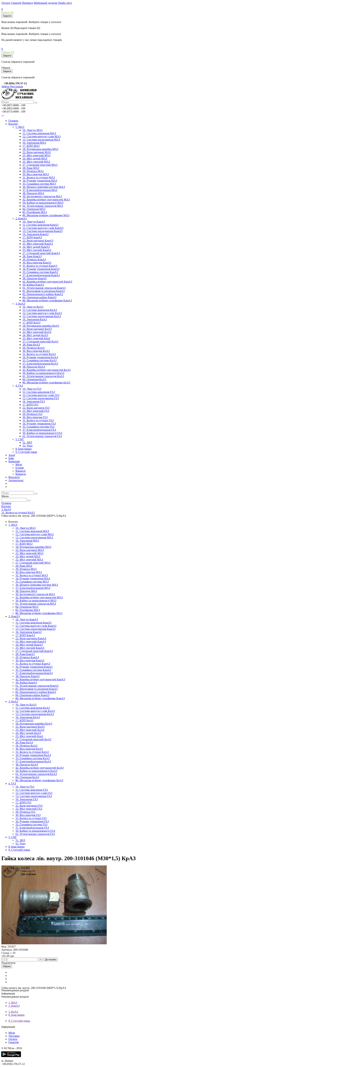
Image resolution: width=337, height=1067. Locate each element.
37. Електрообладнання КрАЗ (40, 363)
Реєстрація (16, 86)
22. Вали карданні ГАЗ (35, 407)
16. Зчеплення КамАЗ (35, 234)
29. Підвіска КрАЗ (33, 347)
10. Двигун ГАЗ (31, 388)
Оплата (5, 2)
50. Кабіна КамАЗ (33, 284)
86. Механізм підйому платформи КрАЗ (46, 382)
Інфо (11, 458)
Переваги (27, 2)
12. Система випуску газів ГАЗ (40, 395)
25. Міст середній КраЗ (36, 338)
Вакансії (20, 470)
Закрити (7, 16)
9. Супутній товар (26, 451)
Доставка (13, 1035)
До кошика (50, 959)
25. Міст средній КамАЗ (36, 250)
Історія (19, 467)
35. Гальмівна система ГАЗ (38, 426)
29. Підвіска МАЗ (33, 171)
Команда (20, 474)
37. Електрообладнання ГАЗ (39, 429)
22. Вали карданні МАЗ (36, 152)
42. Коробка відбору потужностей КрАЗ (46, 369)
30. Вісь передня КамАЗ (36, 262)
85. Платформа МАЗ (34, 212)
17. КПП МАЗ (30, 145)
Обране (7, 966)
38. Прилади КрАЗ (33, 366)
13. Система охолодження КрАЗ (41, 316)
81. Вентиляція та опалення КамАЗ (43, 291)
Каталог (13, 123)
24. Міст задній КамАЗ (36, 246)
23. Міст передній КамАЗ (37, 243)
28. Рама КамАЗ (32, 256)
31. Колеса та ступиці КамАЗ (39, 265)
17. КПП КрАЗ (31, 322)
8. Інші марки (23, 448)
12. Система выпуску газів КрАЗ (42, 313)
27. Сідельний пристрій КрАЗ (40, 341)
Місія (18, 464)
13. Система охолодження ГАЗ (40, 398)
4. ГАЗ (19, 385)
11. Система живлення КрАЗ (39, 309)
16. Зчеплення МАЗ (34, 142)
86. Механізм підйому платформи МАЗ (45, 215)
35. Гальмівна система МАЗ (39, 183)
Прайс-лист (65, 2)
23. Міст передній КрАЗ (36, 332)
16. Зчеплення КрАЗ (34, 319)
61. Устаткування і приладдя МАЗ (42, 205)
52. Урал (27, 445)
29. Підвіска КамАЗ (34, 259)
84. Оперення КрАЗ (34, 379)
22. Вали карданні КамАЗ (37, 240)
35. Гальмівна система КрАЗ (39, 360)
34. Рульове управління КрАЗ (40, 357)
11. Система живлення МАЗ (39, 133)
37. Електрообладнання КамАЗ (41, 275)
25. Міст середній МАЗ (36, 161)
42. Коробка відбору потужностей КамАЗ (47, 281)
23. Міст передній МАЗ (36, 155)
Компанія (14, 461)
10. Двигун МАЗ (32, 130)
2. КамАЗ (21, 218)
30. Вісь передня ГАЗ (35, 417)
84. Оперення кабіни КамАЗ (39, 297)
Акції (11, 455)
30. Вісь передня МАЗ (35, 174)
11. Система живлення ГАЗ (38, 391)
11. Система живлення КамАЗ (40, 224)
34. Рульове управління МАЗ (39, 180)
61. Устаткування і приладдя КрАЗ (43, 376)
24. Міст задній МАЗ (34, 158)
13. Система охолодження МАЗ (41, 139)
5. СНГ (19, 439)
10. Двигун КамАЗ (33, 221)
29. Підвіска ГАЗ (32, 414)
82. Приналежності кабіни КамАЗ (42, 294)
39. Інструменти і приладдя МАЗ (42, 196)
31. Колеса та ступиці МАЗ (38, 177)
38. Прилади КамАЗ (34, 278)
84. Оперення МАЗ (33, 209)
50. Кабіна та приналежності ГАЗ (42, 432)
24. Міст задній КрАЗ (35, 335)
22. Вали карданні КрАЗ (37, 328)
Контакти (14, 477)
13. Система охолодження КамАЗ (42, 231)
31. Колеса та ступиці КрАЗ (39, 354)
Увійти (5, 86)
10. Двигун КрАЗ (32, 306)
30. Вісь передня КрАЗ (36, 350)
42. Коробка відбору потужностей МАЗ (46, 199)
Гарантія (16, 2)
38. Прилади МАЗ (33, 193)
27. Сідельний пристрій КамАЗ (41, 253)
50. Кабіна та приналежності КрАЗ (43, 373)
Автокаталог (16, 480)
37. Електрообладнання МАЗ (39, 190)
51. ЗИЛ (27, 442)
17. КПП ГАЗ (30, 404)
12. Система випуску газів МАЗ (41, 136)
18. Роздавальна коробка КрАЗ (40, 325)
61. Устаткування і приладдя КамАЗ (43, 287)
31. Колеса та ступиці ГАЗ (38, 420)
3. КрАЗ (20, 303)
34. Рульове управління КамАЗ (41, 268)
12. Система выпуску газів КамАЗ (42, 227)
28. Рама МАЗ (30, 167)
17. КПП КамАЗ (32, 237)
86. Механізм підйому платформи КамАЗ (47, 300)
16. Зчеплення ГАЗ (33, 401)
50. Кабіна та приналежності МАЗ (42, 202)
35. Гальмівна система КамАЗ (40, 272)
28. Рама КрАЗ (31, 344)
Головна (13, 120)
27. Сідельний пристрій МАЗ (39, 164)
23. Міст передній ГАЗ (35, 410)
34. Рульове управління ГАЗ (39, 423)
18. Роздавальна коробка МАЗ (40, 149)
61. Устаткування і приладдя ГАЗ (42, 436)
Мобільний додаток (45, 2)
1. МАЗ (19, 126)
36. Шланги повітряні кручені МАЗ (43, 186)
